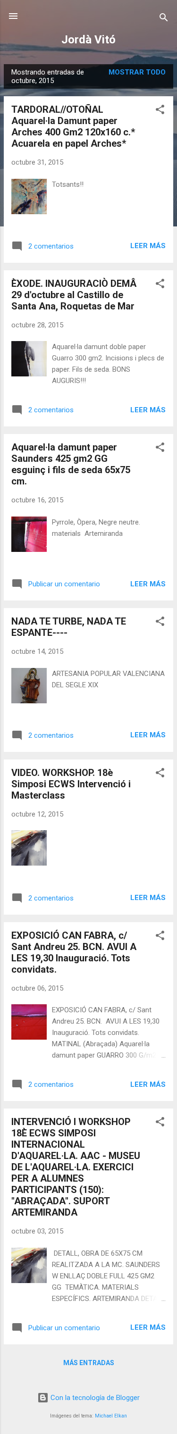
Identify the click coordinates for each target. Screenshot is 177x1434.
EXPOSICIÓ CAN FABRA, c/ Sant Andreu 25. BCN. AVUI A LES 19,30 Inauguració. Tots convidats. (73, 952)
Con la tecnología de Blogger (94, 1397)
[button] (160, 111)
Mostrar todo (137, 72)
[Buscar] (163, 19)
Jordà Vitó (88, 39)
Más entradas (88, 1363)
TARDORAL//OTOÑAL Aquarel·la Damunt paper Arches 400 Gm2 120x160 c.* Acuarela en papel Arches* (73, 126)
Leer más (148, 246)
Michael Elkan (111, 1416)
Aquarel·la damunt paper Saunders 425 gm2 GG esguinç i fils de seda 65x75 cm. (70, 464)
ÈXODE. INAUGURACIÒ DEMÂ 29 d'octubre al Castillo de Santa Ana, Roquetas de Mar (73, 295)
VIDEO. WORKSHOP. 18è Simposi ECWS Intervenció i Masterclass (71, 784)
